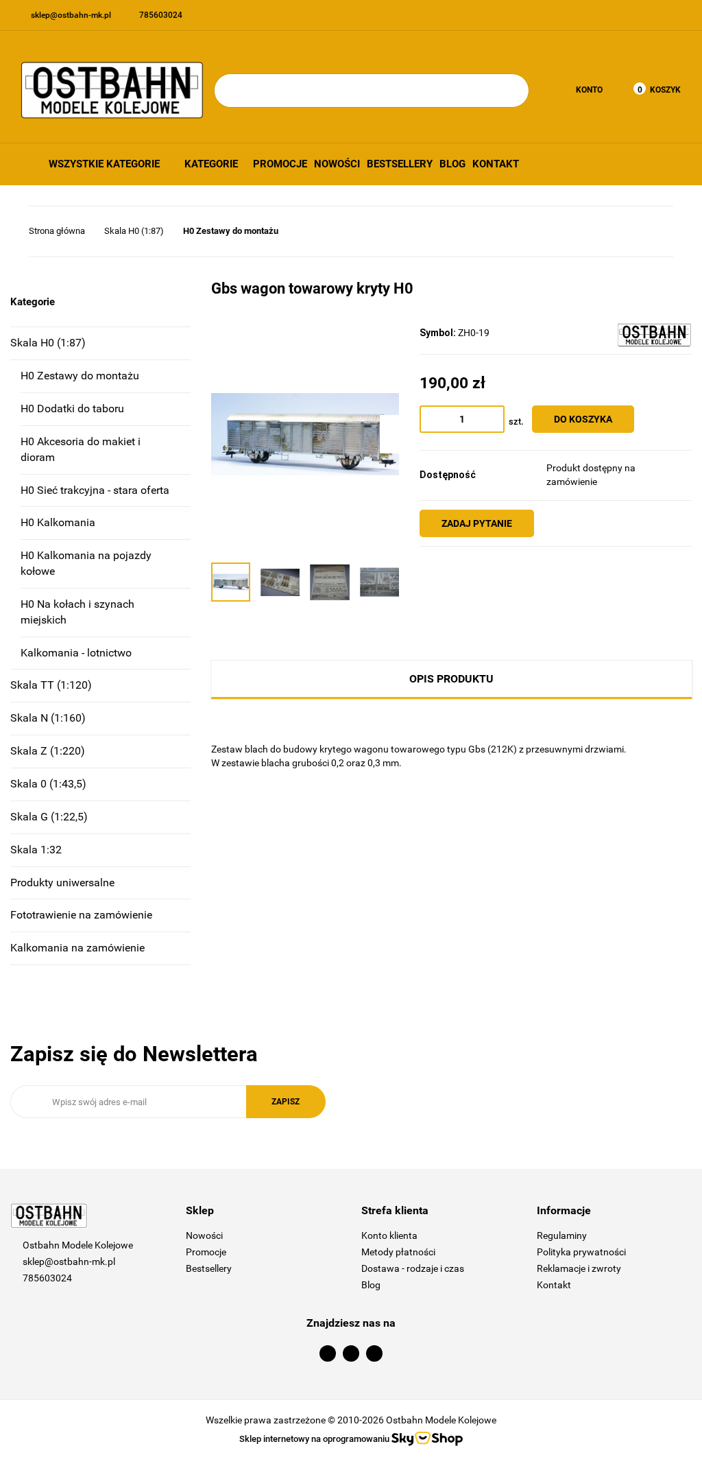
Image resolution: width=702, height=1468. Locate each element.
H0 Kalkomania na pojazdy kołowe (86, 563)
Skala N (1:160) (48, 717)
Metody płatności (398, 1251)
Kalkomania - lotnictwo (76, 652)
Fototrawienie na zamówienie (81, 914)
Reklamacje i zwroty (579, 1268)
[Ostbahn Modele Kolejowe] (654, 334)
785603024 (47, 1277)
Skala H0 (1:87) (48, 342)
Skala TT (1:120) (51, 684)
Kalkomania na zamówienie (77, 947)
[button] (263, 1211)
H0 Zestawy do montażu (80, 375)
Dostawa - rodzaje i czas (412, 1268)
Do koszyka (583, 419)
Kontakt (495, 164)
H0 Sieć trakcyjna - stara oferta (95, 490)
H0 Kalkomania (58, 522)
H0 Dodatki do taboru (72, 408)
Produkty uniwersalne (62, 882)
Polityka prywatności (581, 1251)
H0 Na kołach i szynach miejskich (77, 611)
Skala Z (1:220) (47, 750)
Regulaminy (562, 1235)
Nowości (337, 164)
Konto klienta (389, 1235)
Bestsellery (400, 164)
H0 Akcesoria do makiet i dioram (81, 449)
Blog (452, 164)
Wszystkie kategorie (103, 164)
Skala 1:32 (36, 849)
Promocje (280, 164)
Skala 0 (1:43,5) (48, 783)
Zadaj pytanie (476, 523)
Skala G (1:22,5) (49, 816)
